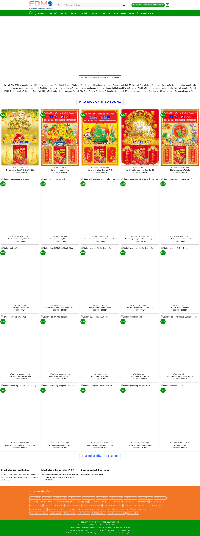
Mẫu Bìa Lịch (89, 509)
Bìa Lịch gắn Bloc (130, 498)
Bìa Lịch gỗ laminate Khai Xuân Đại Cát (140, 170)
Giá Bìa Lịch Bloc (36, 505)
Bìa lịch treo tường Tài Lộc (180, 170)
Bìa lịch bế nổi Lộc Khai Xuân (100, 307)
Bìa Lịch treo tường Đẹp (63, 502)
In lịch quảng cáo (109, 505)
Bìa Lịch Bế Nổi (102, 498)
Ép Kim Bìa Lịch (132, 513)
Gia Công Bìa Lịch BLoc (158, 502)
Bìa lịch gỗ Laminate (145, 498)
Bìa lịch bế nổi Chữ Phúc (180, 307)
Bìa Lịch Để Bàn (118, 502)
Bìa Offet (107, 13)
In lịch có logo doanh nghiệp (91, 505)
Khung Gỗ (133, 13)
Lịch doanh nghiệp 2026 (38, 509)
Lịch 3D (119, 505)
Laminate (95, 13)
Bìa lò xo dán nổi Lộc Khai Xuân (20, 239)
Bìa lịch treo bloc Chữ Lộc (140, 376)
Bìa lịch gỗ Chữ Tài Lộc (20, 307)
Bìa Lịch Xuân (95, 502)
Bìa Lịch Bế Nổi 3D (115, 498)
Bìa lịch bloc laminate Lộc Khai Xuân (140, 307)
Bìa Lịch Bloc (46, 498)
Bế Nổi (64, 13)
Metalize (42, 13)
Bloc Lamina (120, 13)
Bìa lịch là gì (34, 502)
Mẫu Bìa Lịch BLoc (103, 509)
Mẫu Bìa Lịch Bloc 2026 (120, 509)
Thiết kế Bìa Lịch (83, 513)
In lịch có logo (58, 505)
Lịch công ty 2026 (140, 505)
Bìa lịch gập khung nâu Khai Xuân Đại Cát (140, 239)
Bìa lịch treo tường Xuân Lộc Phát (100, 170)
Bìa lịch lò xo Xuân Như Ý (100, 376)
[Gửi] (124, 5)
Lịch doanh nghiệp (155, 505)
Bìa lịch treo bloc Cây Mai (60, 170)
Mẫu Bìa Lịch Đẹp (70, 513)
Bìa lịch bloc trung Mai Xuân (60, 239)
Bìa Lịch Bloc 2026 (60, 498)
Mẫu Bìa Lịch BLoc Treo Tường (140, 509)
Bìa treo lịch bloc (142, 502)
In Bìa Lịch (47, 505)
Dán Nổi (73, 13)
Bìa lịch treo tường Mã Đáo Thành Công (20, 445)
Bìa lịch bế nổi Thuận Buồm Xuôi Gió (180, 376)
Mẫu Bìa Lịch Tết (55, 513)
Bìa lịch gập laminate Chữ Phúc (19, 376)
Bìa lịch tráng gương (81, 502)
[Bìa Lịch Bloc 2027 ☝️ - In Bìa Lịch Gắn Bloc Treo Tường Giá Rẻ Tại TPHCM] (41, 5)
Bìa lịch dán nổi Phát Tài (180, 445)
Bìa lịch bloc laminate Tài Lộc (60, 376)
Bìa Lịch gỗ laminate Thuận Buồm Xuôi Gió (100, 239)
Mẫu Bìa (80, 509)
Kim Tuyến (53, 13)
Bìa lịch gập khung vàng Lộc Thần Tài (60, 445)
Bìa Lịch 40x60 (35, 498)
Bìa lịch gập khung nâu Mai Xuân (140, 445)
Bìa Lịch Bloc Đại (74, 498)
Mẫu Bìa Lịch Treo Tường (39, 513)
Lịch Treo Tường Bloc (68, 509)
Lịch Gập (84, 13)
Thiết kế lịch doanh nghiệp (116, 513)
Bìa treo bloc (130, 502)
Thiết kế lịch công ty (98, 513)
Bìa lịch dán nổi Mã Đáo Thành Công (59, 307)
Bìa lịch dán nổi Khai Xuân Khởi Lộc (180, 239)
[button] (168, 5)
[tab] (100, 77)
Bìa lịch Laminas (160, 498)
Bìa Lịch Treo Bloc (47, 502)
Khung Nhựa (147, 13)
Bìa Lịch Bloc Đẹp (88, 498)
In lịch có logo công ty (72, 505)
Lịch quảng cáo (53, 509)
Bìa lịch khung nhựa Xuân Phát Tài (100, 445)
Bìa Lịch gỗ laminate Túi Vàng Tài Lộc (20, 170)
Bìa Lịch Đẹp (106, 502)
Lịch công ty (128, 505)
